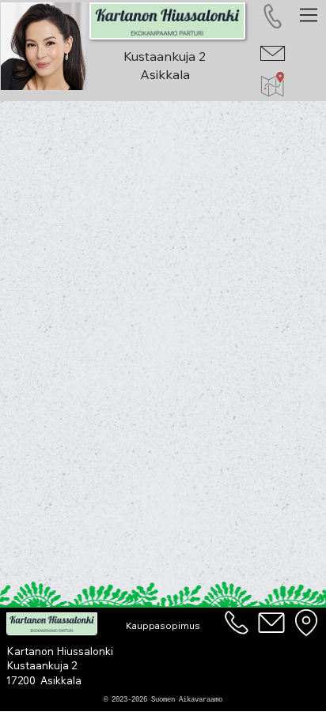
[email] (271, 623)
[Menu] (309, 15)
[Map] (307, 623)
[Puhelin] (237, 623)
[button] (162, 626)
